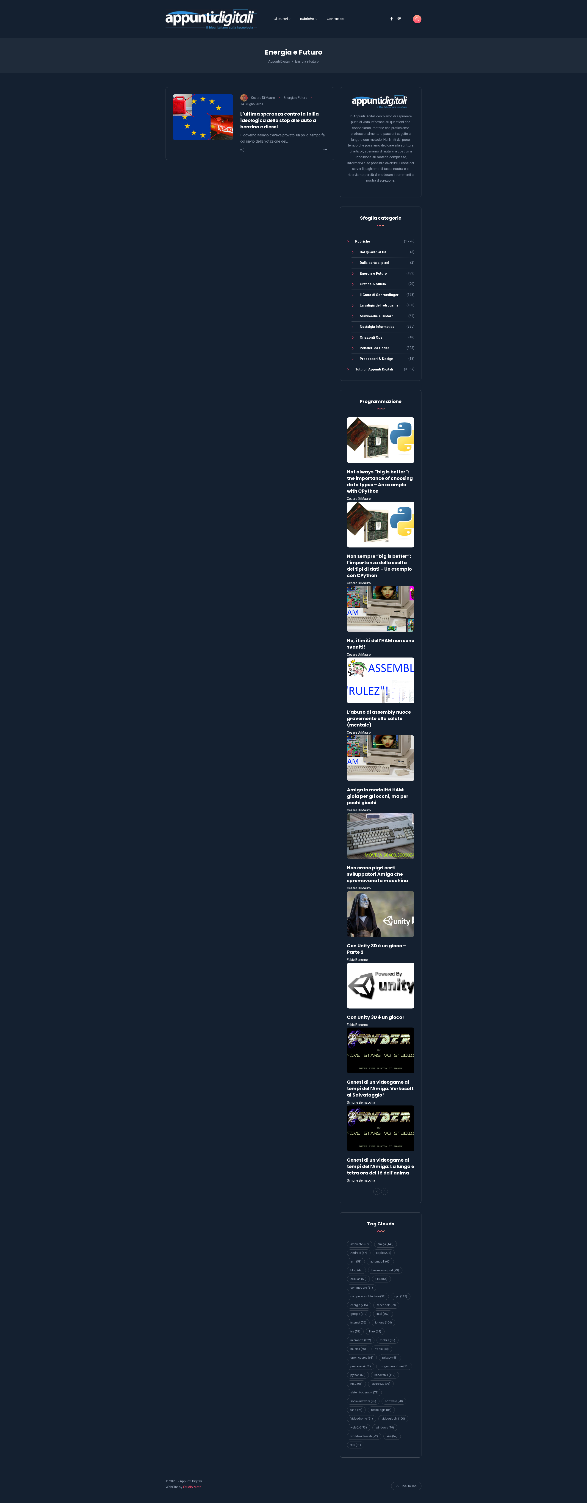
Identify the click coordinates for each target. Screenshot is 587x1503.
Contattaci (335, 19)
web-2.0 (358, 1427)
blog (356, 1270)
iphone (383, 1322)
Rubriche (307, 19)
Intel (383, 1313)
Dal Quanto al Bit (373, 252)
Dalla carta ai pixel (374, 263)
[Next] (384, 1191)
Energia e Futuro (295, 97)
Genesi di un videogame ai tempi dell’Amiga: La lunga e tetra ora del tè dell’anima (380, 1166)
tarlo (356, 1410)
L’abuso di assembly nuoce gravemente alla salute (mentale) (379, 718)
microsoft (360, 1340)
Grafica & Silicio (373, 284)
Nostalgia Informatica (377, 327)
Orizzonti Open (372, 337)
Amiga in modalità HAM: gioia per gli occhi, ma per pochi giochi (377, 796)
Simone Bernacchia (361, 1102)
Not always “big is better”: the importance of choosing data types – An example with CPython (380, 481)
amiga (385, 1244)
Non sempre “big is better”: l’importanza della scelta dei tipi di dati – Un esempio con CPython (379, 566)
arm (355, 1261)
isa (355, 1331)
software (394, 1401)
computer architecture (367, 1296)
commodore (361, 1287)
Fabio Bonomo (357, 959)
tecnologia (381, 1410)
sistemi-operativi (364, 1392)
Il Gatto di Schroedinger (379, 295)
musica (358, 1349)
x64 (392, 1436)
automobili (380, 1261)
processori (360, 1366)
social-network (363, 1401)
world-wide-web (364, 1436)
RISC (356, 1383)
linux (375, 1331)
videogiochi (393, 1418)
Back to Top (409, 1486)
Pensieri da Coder (374, 348)
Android (358, 1252)
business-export (385, 1270)
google (359, 1313)
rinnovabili (385, 1375)
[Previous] (376, 1191)
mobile (387, 1340)
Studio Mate (192, 1487)
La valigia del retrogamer (380, 305)
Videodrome (361, 1418)
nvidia (382, 1349)
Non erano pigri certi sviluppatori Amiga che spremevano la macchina (377, 874)
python (357, 1375)
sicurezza (380, 1383)
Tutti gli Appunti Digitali (374, 369)
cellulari (358, 1279)
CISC (381, 1279)
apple (383, 1252)
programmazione (394, 1366)
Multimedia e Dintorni (377, 316)
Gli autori (281, 19)
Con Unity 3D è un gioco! (375, 1017)
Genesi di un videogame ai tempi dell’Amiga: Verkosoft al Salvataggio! (380, 1088)
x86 (355, 1445)
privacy (390, 1357)
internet (358, 1322)
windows (385, 1427)
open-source (361, 1357)
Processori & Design (376, 359)
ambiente (359, 1244)
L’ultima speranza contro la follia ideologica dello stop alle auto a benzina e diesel (279, 120)
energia (359, 1305)
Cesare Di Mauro (263, 97)
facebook (386, 1305)
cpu (400, 1296)
